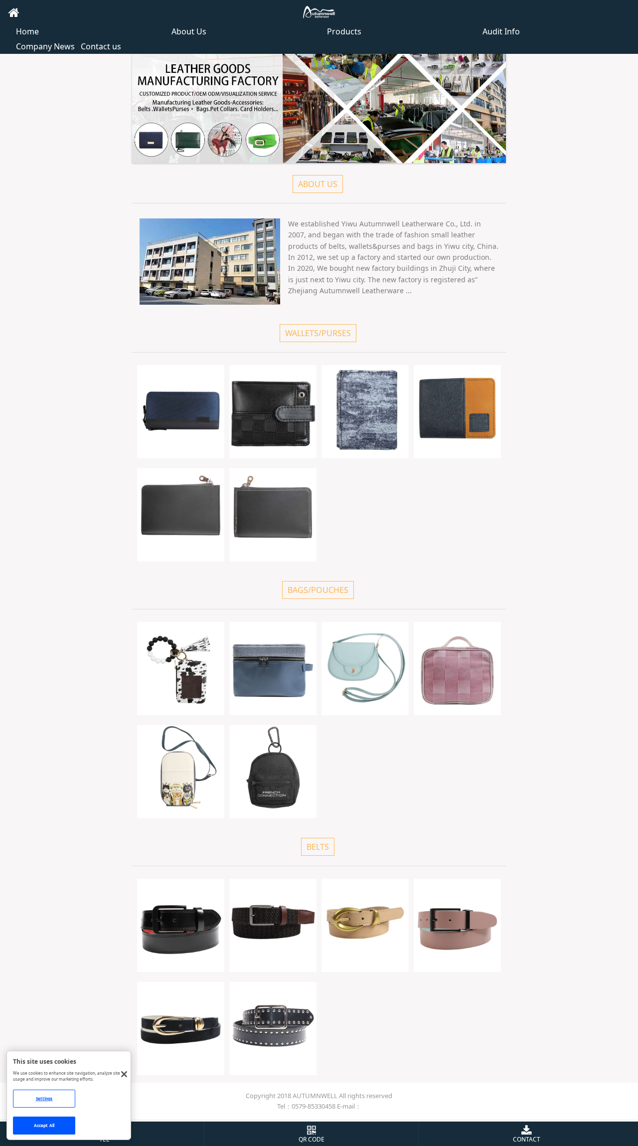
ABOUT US (317, 184)
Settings (44, 1098)
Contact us (101, 46)
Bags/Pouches (318, 589)
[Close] (124, 1074)
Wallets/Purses (318, 333)
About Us (188, 31)
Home (27, 31)
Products (344, 31)
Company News (45, 46)
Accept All (44, 1125)
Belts (318, 846)
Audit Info (501, 31)
